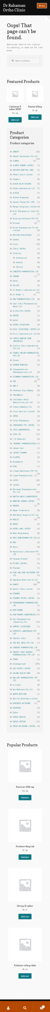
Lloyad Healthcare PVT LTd (25, 471)
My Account (8, 1008)
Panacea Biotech (20, 559)
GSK (14, 381)
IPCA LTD (17, 434)
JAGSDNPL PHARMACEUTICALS (24, 443)
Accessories (21, 258)
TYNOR (15, 659)
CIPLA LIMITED (19, 249)
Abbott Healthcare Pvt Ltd (25, 156)
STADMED (16, 593)
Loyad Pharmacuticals (22, 475)
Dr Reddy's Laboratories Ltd (26, 290)
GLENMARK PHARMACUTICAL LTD (25, 377)
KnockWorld (18, 462)
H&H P (15, 386)
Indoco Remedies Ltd (22, 407)
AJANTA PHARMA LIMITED (23, 165)
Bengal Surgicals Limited (24, 207)
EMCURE (16, 315)
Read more (25, 797)
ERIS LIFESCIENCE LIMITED (24, 329)
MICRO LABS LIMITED (22, 529)
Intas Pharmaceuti (21, 421)
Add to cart (15, 119)
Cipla (15, 244)
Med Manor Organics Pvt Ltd (25, 515)
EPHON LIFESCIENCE (21, 325)
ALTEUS (16, 193)
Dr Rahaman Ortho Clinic (14, 7)
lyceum (16, 485)
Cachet (16, 240)
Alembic (16, 179)
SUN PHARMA (18, 610)
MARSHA (16, 506)
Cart (38, 1006)
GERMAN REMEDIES (20, 365)
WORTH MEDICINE (20, 694)
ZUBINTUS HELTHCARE (22, 703)
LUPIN (15, 480)
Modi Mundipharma (21, 533)
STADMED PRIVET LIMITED (23, 598)
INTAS (15, 416)
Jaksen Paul (18, 448)
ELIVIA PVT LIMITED (22, 311)
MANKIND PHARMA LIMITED (23, 501)
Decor (15, 281)
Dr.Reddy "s (18, 294)
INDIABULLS (18, 395)
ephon (15, 320)
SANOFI (16, 584)
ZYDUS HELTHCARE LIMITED (24, 726)
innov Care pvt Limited (23, 411)
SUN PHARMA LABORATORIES (24, 615)
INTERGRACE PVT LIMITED (23, 425)
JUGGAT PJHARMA (20, 453)
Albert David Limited (22, 174)
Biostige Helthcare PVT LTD (25, 218)
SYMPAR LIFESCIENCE (22, 626)
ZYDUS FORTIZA (19, 722)
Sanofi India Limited (22, 589)
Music (15, 547)
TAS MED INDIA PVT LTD (23, 643)
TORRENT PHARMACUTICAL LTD (25, 647)
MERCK (15, 524)
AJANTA (16, 161)
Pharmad (16, 568)
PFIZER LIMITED (20, 563)
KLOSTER (16, 457)
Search (25, 1008)
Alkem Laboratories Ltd (23, 188)
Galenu (16, 360)
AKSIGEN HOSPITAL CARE (23, 170)
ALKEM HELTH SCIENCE (22, 184)
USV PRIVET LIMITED (22, 668)
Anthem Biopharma (21, 197)
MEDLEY (16, 519)
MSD (14, 542)
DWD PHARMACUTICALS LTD (23, 299)
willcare (17, 685)
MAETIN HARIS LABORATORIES (25, 496)
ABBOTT (16, 152)
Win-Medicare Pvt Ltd (22, 689)
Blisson (16, 223)
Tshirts (19, 267)
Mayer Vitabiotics (21, 510)
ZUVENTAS (17, 708)
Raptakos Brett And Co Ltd (25, 580)
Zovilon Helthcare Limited (25, 699)
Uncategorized (19, 664)
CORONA (16, 276)
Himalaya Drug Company (23, 390)
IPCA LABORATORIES (21, 430)
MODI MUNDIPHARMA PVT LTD (24, 538)
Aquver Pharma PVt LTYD (23, 202)
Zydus (15, 712)
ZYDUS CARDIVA (19, 717)
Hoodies (19, 262)
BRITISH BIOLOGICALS (22, 235)
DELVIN (16, 285)
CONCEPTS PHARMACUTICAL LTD (25, 271)
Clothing (17, 253)
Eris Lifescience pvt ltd (24, 334)
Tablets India (19, 638)
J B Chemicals (19, 439)
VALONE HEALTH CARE (22, 673)
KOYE (15, 466)
